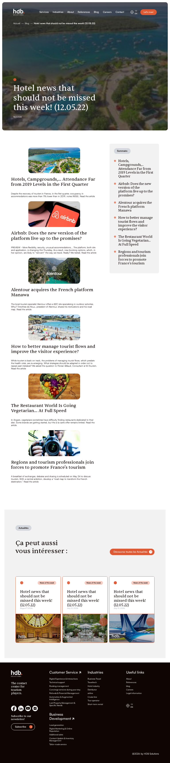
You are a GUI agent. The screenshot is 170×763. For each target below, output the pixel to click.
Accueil (16, 23)
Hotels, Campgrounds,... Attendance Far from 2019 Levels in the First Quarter (53, 181)
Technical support (57, 682)
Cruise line (92, 697)
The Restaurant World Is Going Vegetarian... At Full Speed (43, 408)
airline (90, 693)
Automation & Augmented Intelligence (60, 698)
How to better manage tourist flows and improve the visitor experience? (53, 349)
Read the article (87, 196)
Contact (120, 12)
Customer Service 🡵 (65, 672)
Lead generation (56, 725)
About (70, 12)
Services (44, 12)
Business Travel (94, 679)
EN (136, 13)
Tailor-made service (58, 744)
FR (136, 11)
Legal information (134, 693)
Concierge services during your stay (64, 690)
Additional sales (56, 735)
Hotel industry (94, 686)
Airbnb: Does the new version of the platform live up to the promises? (49, 235)
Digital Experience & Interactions (63, 679)
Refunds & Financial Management (64, 693)
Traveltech (92, 682)
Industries (58, 12)
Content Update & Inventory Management (61, 739)
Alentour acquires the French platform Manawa (52, 292)
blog (128, 686)
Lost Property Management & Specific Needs (62, 704)
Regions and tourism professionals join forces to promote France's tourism (52, 464)
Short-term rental (95, 704)
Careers (107, 12)
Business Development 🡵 (61, 716)
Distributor (92, 690)
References (84, 12)
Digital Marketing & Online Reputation (60, 730)
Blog (96, 12)
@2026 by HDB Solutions (145, 753)
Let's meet (148, 12)
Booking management (59, 686)
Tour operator (93, 700)
